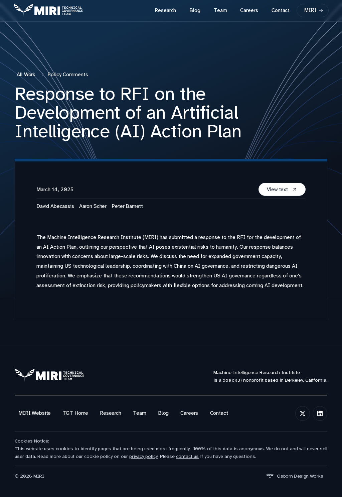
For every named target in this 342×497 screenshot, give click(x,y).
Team (220, 10)
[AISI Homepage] (48, 10)
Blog (194, 10)
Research (165, 10)
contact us (187, 456)
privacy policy (143, 456)
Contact (281, 10)
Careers (249, 10)
